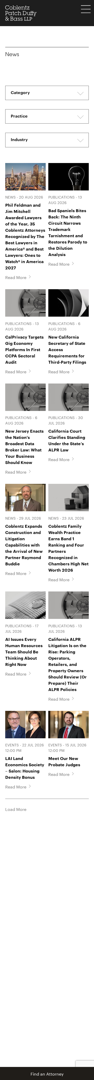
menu (86, 9)
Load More (15, 808)
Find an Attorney (47, 1073)
